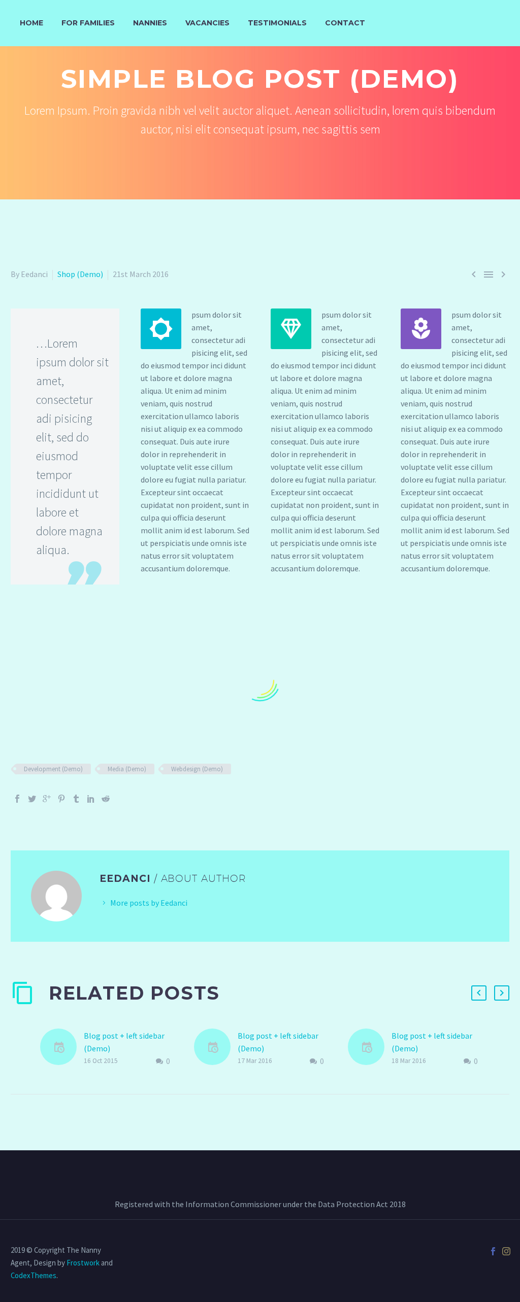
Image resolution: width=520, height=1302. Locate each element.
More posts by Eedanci (148, 903)
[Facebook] (17, 799)
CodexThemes (33, 1275)
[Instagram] (506, 1251)
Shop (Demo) (80, 274)
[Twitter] (32, 799)
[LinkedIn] (91, 799)
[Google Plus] (47, 799)
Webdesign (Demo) (197, 769)
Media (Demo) (127, 769)
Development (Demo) (53, 769)
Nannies (150, 22)
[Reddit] (106, 799)
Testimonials (277, 22)
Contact (345, 22)
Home (31, 22)
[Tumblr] (76, 799)
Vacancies (207, 22)
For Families (88, 22)
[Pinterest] (61, 799)
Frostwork (83, 1262)
